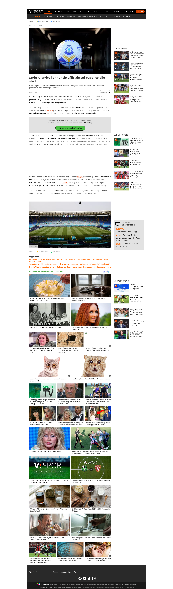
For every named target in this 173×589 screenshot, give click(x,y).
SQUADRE (117, 16)
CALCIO (48, 11)
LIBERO (51, 584)
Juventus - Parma (122, 240)
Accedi (140, 11)
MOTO (96, 11)
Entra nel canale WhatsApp (71, 128)
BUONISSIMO (125, 584)
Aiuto (79, 587)
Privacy (55, 587)
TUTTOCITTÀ (100, 584)
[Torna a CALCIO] (30, 16)
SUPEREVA (133, 584)
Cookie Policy (61, 587)
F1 (89, 11)
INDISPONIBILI (105, 16)
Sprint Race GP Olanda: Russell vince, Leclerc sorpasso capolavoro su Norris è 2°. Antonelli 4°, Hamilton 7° (69, 264)
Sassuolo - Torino (134, 238)
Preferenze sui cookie (71, 587)
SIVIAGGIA (111, 584)
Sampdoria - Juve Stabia (131, 244)
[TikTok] (89, 579)
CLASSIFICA (59, 16)
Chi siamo (42, 587)
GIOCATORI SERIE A (131, 16)
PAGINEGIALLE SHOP (74, 584)
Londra (65, 182)
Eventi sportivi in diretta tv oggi (126, 232)
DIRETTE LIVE (78, 11)
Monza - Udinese (121, 238)
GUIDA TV (117, 11)
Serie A (50, 110)
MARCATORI (71, 16)
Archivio (141, 572)
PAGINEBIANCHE (91, 584)
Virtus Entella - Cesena (123, 247)
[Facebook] (80, 579)
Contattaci (117, 572)
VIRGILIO (56, 584)
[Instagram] (94, 579)
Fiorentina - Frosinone (130, 235)
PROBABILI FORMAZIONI (87, 16)
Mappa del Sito (126, 572)
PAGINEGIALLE (64, 584)
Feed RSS (134, 572)
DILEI (106, 584)
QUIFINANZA (118, 584)
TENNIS (106, 11)
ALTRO (128, 11)
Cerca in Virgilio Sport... (63, 572)
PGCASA (83, 584)
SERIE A (41, 25)
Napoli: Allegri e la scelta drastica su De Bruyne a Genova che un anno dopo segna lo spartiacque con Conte (70, 267)
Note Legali (49, 587)
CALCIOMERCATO (62, 11)
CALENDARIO (48, 16)
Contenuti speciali (106, 572)
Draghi (80, 177)
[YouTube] (84, 579)
